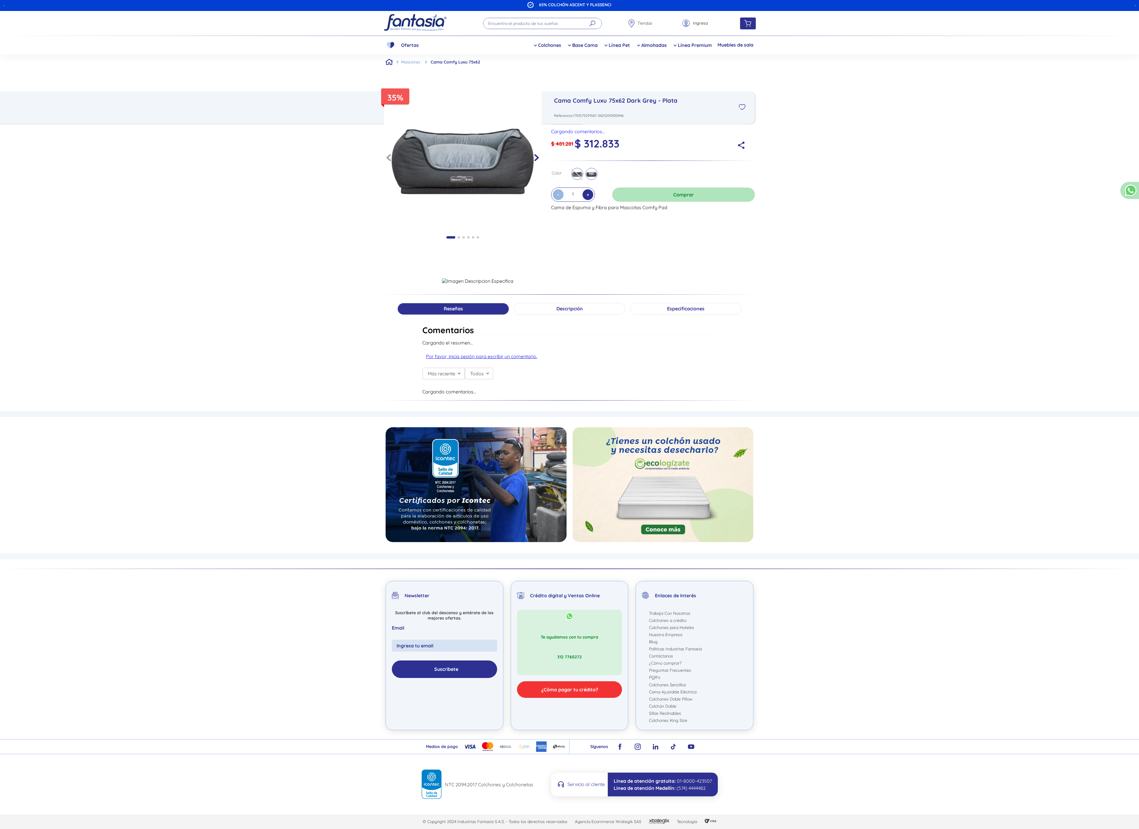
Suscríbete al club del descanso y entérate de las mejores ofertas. (444, 801)
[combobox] (542, 23)
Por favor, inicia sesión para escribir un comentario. (481, 356)
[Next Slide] (1135, 5)
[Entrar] (695, 23)
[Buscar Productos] (592, 23)
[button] (1129, 193)
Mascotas (410, 62)
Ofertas (410, 45)
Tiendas (644, 23)
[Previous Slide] (4, 5)
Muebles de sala (735, 45)
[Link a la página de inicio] (389, 62)
